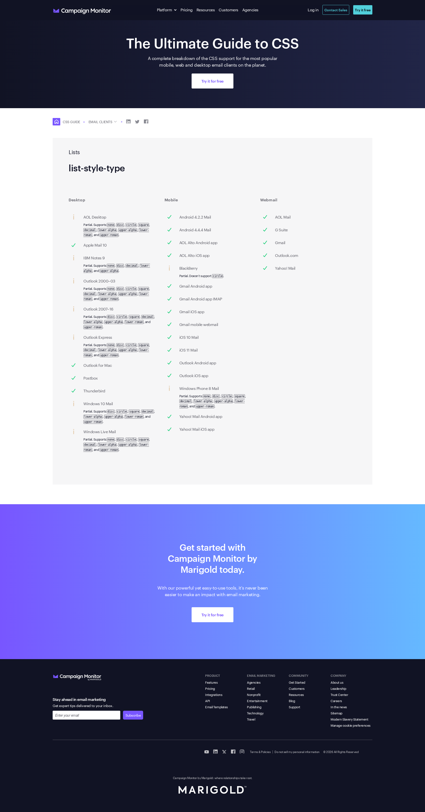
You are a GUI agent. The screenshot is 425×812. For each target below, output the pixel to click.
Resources (206, 9)
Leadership (338, 688)
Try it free (363, 9)
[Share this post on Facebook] (146, 121)
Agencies (250, 9)
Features (211, 682)
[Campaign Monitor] (77, 676)
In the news (339, 707)
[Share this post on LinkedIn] (128, 121)
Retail (251, 688)
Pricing (187, 9)
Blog (292, 700)
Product (212, 675)
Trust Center (339, 694)
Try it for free (212, 81)
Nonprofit (254, 694)
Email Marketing (261, 675)
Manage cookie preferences (350, 725)
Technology (255, 713)
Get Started (297, 682)
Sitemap (336, 713)
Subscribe (133, 715)
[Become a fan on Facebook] (233, 751)
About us (337, 682)
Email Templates (216, 707)
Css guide (71, 121)
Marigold (207, 777)
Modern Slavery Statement (349, 719)
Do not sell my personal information (296, 751)
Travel (251, 719)
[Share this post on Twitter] (137, 121)
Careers (336, 700)
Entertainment (257, 700)
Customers (228, 9)
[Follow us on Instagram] (242, 751)
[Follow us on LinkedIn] (215, 751)
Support (294, 707)
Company (338, 675)
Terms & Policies (260, 751)
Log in (313, 9)
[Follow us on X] (224, 751)
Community (298, 675)
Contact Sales (335, 9)
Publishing (254, 707)
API (207, 700)
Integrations (213, 694)
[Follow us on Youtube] (206, 751)
